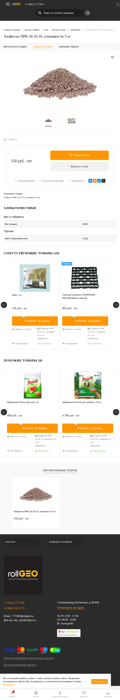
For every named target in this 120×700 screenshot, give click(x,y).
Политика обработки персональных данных (29, 658)
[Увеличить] (60, 83)
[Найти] (87, 13)
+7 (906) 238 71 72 (14, 608)
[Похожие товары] (4, 412)
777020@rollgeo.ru (22, 616)
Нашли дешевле (26, 180)
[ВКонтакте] (90, 181)
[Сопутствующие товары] (4, 305)
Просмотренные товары (60, 470)
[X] (103, 181)
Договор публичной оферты (20, 665)
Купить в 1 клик (79, 166)
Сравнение (42, 338)
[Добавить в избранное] (112, 57)
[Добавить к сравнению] (112, 64)
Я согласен (99, 681)
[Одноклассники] (95, 181)
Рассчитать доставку (53, 180)
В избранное (22, 343)
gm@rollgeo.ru (28, 620)
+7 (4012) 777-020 (14, 602)
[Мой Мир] (99, 181)
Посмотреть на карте (70, 607)
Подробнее (9, 684)
